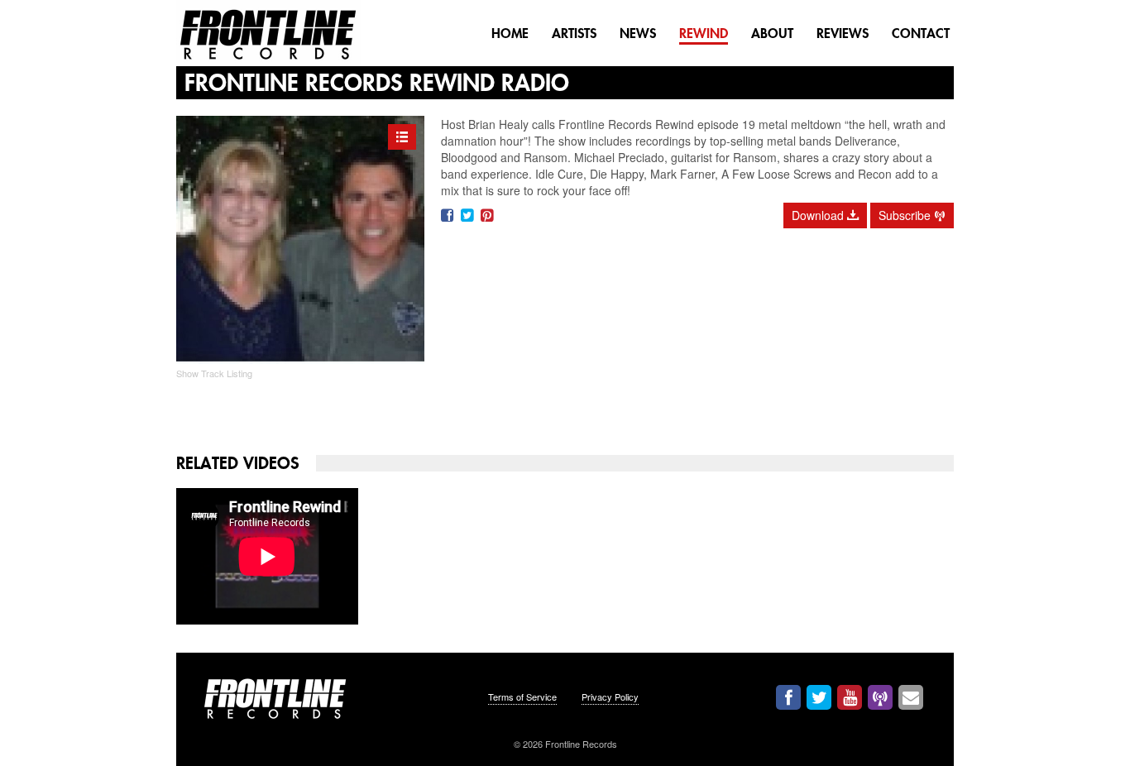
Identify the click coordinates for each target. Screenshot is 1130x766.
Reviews (842, 33)
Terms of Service (522, 696)
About (772, 33)
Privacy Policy (610, 696)
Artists (574, 33)
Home (510, 33)
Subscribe (912, 215)
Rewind (703, 33)
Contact (921, 33)
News (638, 33)
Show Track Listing (214, 373)
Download (825, 215)
